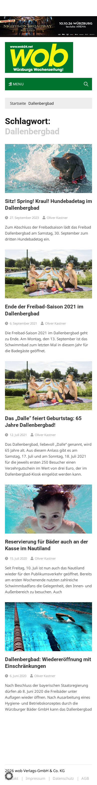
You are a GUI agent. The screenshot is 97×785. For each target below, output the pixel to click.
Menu (18, 84)
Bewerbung (13, 10)
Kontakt (62, 4)
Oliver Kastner (57, 217)
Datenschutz (63, 778)
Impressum (78, 4)
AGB (85, 778)
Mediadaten (14, 4)
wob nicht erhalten (39, 4)
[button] (86, 84)
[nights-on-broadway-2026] (48, 26)
